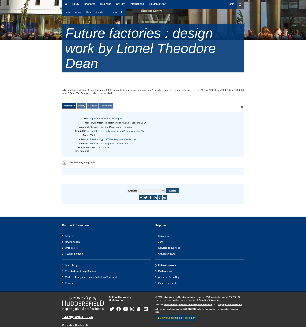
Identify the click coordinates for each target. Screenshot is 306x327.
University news (166, 253)
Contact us (164, 236)
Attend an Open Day (168, 277)
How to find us (72, 242)
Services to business (169, 247)
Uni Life (120, 3)
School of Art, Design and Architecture (109, 143)
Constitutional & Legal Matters (80, 271)
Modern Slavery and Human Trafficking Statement (91, 277)
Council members (74, 253)
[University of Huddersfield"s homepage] (83, 303)
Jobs (160, 242)
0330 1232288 (189, 309)
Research (89, 3)
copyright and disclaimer (230, 305)
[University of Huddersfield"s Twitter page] (112, 309)
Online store (71, 247)
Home (68, 12)
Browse (116, 12)
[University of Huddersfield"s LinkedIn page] (146, 309)
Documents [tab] (106, 105)
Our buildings (72, 265)
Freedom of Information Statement (195, 305)
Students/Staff (157, 3)
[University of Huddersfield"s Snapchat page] (139, 309)
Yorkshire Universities (209, 300)
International (137, 3)
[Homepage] (66, 4)
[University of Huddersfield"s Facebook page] (118, 309)
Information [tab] (69, 105)
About (78, 12)
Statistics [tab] (92, 105)
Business (105, 3)
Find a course (165, 271)
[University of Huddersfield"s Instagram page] (132, 309)
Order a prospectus (168, 283)
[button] (240, 4)
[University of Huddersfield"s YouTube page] (125, 309)
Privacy (69, 283)
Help (88, 12)
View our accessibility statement (177, 317)
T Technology (96, 139)
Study (75, 3)
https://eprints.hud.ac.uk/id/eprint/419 (108, 118)
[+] (242, 107)
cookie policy (170, 305)
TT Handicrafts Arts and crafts (121, 139)
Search (99, 12)
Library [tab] (81, 105)
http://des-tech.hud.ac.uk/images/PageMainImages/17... (118, 131)
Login (231, 3)
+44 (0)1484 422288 (77, 317)
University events (167, 265)
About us (69, 236)
